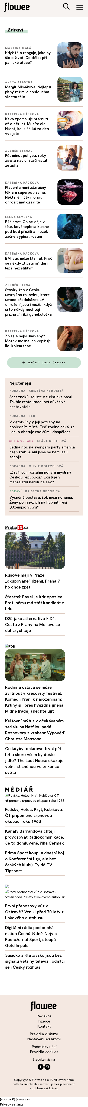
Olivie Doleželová (46, 466)
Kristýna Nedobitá (46, 391)
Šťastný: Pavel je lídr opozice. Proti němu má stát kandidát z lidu (34, 602)
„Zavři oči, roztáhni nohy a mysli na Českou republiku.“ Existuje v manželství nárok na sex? (40, 477)
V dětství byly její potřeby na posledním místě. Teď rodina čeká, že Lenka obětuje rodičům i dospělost (42, 427)
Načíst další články (47, 362)
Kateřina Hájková (22, 114)
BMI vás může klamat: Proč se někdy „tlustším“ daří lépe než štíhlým (28, 263)
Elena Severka (18, 217)
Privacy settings (11, 1104)
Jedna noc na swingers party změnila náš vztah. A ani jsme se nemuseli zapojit (42, 452)
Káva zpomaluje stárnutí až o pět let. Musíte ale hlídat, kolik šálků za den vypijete (27, 126)
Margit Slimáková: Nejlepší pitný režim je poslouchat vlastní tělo (28, 91)
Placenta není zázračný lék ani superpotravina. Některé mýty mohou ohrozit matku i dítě (25, 195)
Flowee (20, 8)
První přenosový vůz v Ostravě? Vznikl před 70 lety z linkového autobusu (34, 912)
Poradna (17, 391)
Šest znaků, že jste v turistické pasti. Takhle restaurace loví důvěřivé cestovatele (41, 401)
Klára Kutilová (51, 441)
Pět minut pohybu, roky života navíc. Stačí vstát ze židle (26, 160)
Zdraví (15, 491)
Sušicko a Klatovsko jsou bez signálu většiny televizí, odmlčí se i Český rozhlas (35, 961)
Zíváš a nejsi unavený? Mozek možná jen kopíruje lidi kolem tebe (28, 341)
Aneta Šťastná (19, 82)
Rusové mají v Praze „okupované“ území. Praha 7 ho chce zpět (32, 581)
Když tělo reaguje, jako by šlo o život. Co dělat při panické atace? (28, 57)
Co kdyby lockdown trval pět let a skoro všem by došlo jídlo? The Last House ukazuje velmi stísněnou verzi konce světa (34, 760)
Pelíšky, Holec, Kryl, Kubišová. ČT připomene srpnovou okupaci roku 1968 (34, 815)
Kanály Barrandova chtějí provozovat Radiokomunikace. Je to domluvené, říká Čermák (34, 837)
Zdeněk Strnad (19, 151)
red (32, 416)
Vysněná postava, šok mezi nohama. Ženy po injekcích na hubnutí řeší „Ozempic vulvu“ (41, 502)
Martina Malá (18, 48)
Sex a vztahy (21, 441)
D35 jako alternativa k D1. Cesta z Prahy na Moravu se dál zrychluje (32, 624)
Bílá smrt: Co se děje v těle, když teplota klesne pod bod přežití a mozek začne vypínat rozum (27, 229)
